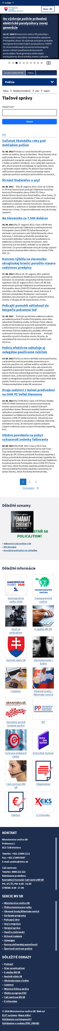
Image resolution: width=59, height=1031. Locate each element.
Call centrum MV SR (14, 997)
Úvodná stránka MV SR (13, 73)
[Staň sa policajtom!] (22, 522)
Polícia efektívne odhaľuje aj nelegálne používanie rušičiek (24, 350)
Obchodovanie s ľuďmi (16, 980)
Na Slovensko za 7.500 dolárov (25, 218)
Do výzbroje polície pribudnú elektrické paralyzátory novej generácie (25, 23)
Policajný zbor (12, 919)
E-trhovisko (10, 1001)
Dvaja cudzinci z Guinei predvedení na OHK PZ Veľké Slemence (28, 392)
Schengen (9, 940)
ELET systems (9, 1015)
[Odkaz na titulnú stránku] (14, 9)
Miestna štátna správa (16, 988)
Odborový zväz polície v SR (17, 543)
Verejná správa (12, 927)
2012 (37, 90)
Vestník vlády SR (13, 976)
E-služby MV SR (12, 972)
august (47, 90)
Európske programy (15, 915)
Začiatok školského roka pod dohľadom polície (24, 143)
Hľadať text (8, 106)
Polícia (30, 73)
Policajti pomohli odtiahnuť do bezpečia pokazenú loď (25, 307)
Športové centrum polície (18, 948)
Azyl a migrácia (12, 923)
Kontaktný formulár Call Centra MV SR (23, 879)
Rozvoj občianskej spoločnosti (21, 944)
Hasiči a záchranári (14, 932)
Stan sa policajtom (14, 968)
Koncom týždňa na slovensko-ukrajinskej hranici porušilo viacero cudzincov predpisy (29, 263)
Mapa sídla (24, 1015)
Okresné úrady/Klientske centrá (21, 911)
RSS (4, 134)
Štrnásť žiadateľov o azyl (21, 180)
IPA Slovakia (10, 546)
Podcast (8, 964)
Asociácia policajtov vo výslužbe (20, 550)
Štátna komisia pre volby (18, 907)
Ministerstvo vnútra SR (17, 903)
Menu (48, 9)
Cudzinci (9, 984)
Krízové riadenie (13, 936)
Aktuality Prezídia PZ (22, 90)
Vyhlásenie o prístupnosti (16, 1019)
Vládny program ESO (15, 993)
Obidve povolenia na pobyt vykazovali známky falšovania (25, 437)
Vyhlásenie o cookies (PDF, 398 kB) (20, 1023)
